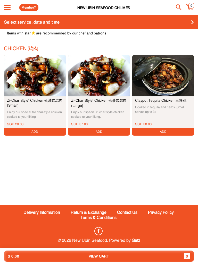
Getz (136, 240)
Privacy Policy (161, 212)
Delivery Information (41, 212)
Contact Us (127, 212)
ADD (34, 132)
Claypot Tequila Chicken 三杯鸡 (160, 100)
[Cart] (190, 10)
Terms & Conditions (98, 217)
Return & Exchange (88, 212)
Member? (29, 7)
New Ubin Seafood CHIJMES (103, 7)
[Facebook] (98, 231)
